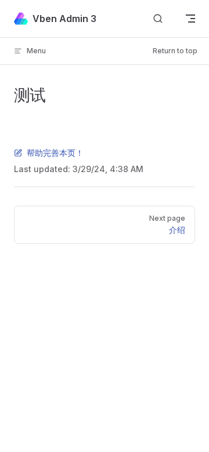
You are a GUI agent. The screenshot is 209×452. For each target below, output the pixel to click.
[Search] (158, 19)
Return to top (175, 50)
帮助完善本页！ (55, 153)
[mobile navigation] (190, 18)
